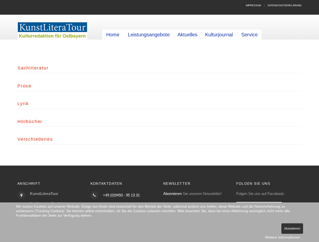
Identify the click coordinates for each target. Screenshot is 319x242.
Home (112, 34)
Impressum (253, 5)
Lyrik (23, 103)
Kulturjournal (219, 34)
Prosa (24, 85)
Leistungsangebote (149, 34)
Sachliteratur (32, 67)
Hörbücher (29, 121)
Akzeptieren (292, 228)
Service (249, 34)
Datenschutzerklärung (285, 5)
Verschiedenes (35, 139)
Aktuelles (187, 34)
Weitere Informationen (282, 237)
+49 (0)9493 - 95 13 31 (121, 195)
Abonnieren (172, 193)
